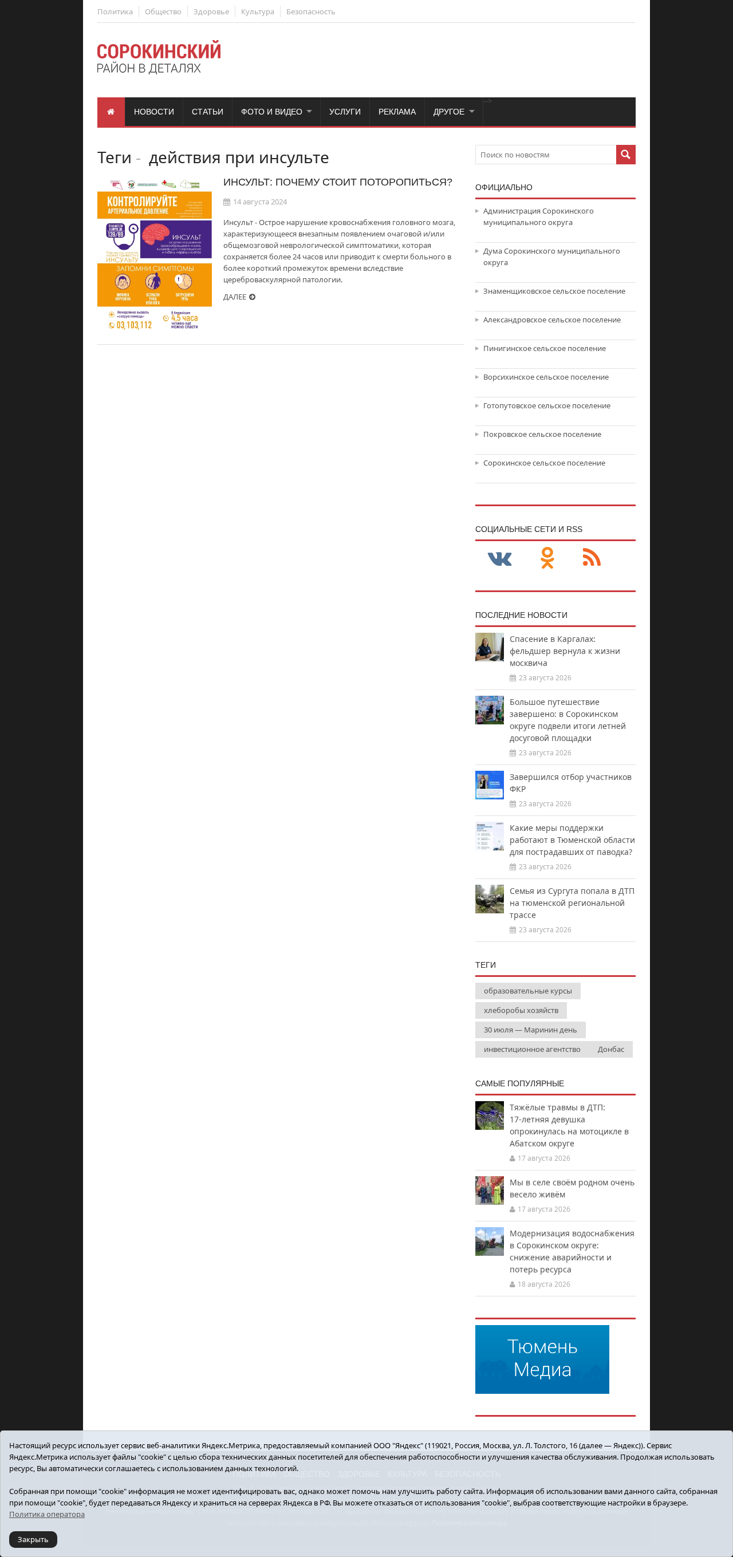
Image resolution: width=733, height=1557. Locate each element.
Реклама (397, 111)
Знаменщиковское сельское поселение (554, 291)
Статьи (207, 111)
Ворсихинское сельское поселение (546, 377)
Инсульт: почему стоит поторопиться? (337, 182)
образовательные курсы (528, 991)
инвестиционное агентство (532, 1049)
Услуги (345, 111)
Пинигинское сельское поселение (544, 348)
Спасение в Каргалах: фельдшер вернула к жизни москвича (565, 650)
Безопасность (311, 11)
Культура (257, 11)
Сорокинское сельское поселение (544, 463)
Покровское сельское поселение (542, 434)
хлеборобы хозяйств (521, 1010)
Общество (163, 11)
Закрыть (33, 1539)
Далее (234, 296)
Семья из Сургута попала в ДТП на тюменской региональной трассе (572, 902)
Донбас (611, 1049)
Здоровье (211, 11)
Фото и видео (271, 111)
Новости (154, 111)
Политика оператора (47, 1514)
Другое (449, 111)
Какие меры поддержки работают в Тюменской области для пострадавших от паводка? (572, 839)
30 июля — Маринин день (530, 1029)
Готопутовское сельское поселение (546, 405)
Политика (115, 11)
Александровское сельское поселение (552, 319)
